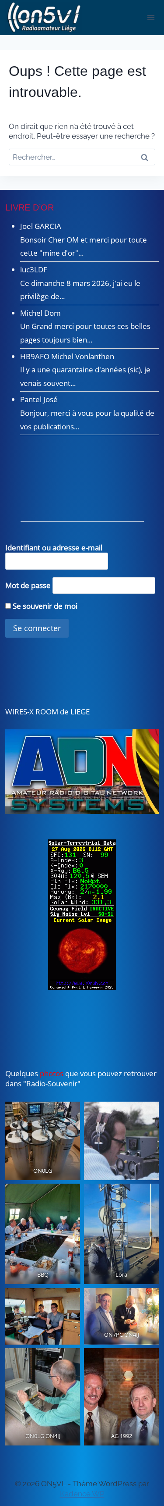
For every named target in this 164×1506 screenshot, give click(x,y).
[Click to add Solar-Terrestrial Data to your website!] (82, 914)
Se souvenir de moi (44, 606)
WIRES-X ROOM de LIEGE (47, 712)
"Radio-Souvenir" (50, 1083)
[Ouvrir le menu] (151, 17)
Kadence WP (82, 1493)
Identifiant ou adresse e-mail (53, 547)
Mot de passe (28, 585)
